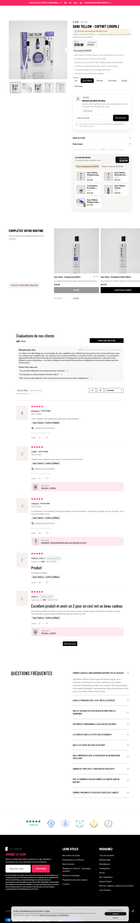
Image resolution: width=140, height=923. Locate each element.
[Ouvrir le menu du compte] (125, 12)
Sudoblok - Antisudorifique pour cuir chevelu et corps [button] (64, 542)
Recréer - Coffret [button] (48, 488)
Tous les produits (106, 855)
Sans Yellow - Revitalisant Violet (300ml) (116, 277)
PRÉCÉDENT (58, 298)
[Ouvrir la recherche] (114, 12)
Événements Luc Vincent (73, 860)
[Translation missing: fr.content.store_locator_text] (119, 12)
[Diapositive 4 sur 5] (49, 87)
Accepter (116, 914)
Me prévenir (121, 118)
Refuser (115, 918)
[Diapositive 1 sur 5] (15, 87)
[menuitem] (83, 12)
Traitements (104, 868)
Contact (66, 884)
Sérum (102, 872)
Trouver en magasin (117, 149)
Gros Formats (105, 890)
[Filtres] (100, 390)
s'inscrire (41, 868)
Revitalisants (104, 864)
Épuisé (76, 290)
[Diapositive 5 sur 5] (61, 87)
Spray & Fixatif (105, 881)
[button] (76, 22)
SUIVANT (76, 298)
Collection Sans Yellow (24, 285)
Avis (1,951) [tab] (23, 390)
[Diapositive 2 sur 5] (27, 87)
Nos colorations (106, 877)
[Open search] (92, 390)
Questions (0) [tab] (36, 390)
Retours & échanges (71, 875)
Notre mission (68, 864)
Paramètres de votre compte (74, 880)
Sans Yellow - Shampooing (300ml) (67, 277)
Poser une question (106, 340)
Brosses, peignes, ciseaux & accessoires (116, 885)
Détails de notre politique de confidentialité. (54, 915)
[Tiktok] (133, 911)
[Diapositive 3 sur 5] (38, 87)
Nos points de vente (71, 855)
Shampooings (105, 860)
